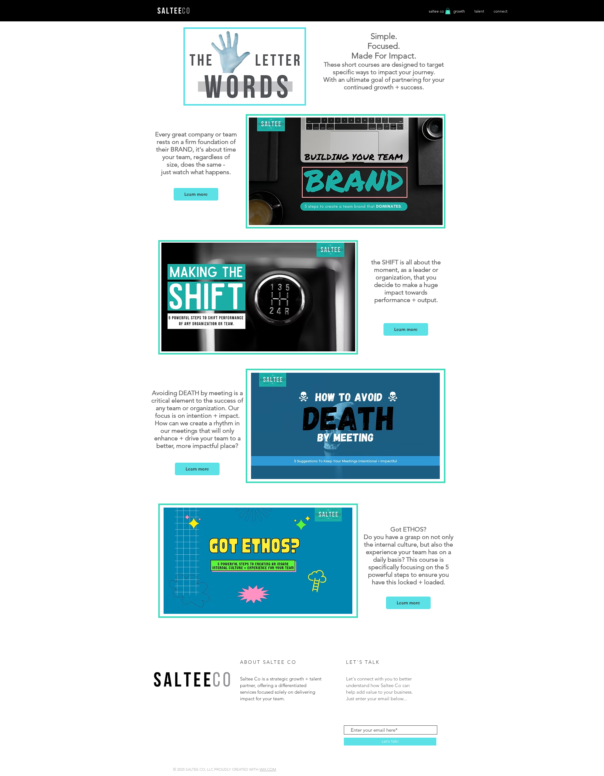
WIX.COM (268, 769)
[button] (196, 194)
